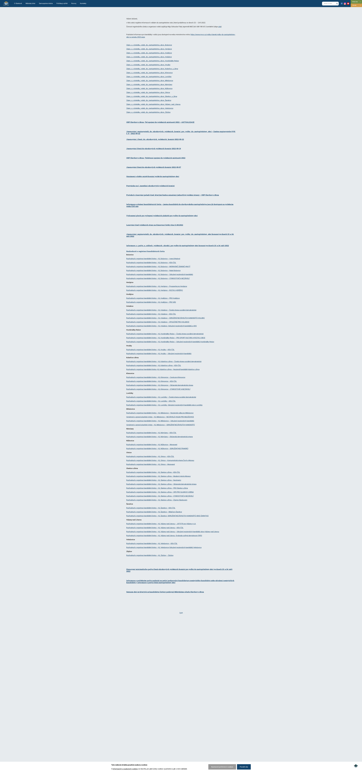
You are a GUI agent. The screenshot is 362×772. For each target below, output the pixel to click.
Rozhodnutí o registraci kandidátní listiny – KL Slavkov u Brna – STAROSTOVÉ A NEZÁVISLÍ (160, 496)
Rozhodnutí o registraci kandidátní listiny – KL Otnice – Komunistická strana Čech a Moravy (160, 460)
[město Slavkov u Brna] (6, 3)
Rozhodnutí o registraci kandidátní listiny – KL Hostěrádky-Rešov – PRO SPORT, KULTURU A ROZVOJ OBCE (165, 338)
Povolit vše (244, 767)
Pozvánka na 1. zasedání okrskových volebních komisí (150, 186)
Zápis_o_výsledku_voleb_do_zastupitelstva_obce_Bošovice (149, 45)
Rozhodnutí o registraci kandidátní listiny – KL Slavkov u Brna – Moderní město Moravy (158, 476)
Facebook (342, 3)
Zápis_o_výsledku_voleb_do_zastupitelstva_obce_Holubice (149, 57)
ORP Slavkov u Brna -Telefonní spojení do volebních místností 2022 (155, 158)
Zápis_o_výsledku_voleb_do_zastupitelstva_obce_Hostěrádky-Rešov (152, 61)
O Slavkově (18, 3)
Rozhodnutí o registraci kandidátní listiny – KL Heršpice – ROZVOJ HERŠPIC (154, 290)
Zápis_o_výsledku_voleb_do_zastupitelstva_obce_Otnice (148, 92)
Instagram (345, 3)
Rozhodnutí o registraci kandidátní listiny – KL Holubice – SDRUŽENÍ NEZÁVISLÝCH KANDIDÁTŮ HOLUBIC (165, 318)
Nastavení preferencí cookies (222, 767)
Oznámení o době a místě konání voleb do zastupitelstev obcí (152, 176)
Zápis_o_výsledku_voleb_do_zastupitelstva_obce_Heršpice (149, 49)
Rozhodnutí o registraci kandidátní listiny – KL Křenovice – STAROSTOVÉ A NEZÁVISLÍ (158, 389)
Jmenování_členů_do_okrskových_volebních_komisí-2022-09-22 (155, 139)
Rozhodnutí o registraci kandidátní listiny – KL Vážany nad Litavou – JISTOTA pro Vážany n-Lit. (161, 524)
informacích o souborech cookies (125, 769)
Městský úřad (30, 3)
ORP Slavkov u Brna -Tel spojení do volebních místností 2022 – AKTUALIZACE (160, 122)
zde (219, 27)
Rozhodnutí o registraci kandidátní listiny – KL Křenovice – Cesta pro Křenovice (155, 377)
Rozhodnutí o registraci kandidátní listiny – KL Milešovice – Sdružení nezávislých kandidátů (160, 421)
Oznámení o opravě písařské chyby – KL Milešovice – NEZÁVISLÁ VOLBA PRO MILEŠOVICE (160, 417)
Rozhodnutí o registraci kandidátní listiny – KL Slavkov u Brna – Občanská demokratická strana (161, 484)
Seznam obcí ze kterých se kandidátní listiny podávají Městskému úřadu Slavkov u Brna (165, 592)
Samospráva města (46, 3)
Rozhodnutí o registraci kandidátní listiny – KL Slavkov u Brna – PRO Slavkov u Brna (157, 488)
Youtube (348, 3)
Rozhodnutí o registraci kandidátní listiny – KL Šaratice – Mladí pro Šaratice (154, 512)
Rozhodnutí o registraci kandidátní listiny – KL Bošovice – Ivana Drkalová (153, 259)
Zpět (181, 613)
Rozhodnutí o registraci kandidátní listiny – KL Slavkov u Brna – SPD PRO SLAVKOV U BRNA (160, 492)
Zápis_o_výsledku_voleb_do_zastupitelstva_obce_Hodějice (149, 53)
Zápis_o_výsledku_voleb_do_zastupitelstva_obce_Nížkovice (149, 88)
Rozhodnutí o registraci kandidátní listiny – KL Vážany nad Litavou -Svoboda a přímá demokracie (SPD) (164, 536)
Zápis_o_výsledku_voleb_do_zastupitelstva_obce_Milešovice (149, 81)
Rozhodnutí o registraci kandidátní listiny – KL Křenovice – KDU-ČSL (151, 381)
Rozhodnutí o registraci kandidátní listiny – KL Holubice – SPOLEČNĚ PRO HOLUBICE (157, 322)
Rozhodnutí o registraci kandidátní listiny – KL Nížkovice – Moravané (151, 445)
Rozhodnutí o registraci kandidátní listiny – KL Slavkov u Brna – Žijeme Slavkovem (156, 500)
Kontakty (83, 3)
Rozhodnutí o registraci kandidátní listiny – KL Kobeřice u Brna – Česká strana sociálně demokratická (163, 361)
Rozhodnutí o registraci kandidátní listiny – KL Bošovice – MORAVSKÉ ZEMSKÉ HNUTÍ (158, 267)
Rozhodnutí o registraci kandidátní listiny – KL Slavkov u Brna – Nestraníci (153, 480)
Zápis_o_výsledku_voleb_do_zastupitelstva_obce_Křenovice (149, 73)
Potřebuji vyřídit (62, 3)
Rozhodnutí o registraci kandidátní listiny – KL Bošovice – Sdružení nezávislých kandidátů (159, 274)
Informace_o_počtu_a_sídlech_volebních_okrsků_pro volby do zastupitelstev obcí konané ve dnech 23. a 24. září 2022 (177, 245)
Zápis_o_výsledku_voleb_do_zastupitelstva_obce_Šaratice (148, 100)
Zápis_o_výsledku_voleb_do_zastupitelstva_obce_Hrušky (148, 65)
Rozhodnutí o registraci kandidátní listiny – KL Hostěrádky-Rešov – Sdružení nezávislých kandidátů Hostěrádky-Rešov (170, 342)
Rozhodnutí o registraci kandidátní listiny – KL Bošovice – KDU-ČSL (151, 263)
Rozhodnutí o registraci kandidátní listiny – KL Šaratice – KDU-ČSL (150, 508)
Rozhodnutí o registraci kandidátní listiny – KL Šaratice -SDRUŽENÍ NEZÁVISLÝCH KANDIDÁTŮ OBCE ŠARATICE (167, 516)
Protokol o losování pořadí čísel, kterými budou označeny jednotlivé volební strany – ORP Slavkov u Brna (172, 195)
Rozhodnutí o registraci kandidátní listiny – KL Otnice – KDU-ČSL (150, 456)
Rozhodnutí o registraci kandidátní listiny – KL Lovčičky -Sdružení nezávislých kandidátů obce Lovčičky (164, 405)
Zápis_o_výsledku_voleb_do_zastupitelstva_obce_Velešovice (149, 108)
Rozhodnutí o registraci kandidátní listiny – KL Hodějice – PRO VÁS (151, 302)
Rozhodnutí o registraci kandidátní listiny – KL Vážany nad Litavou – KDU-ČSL (154, 528)
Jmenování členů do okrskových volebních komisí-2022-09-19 (153, 148)
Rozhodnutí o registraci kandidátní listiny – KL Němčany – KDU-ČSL (151, 433)
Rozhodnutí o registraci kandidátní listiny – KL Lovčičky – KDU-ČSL (151, 401)
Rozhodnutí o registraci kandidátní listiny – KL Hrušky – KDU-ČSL (150, 350)
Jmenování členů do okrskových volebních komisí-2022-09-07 (153, 167)
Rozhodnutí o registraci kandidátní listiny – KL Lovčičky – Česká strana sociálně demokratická (161, 397)
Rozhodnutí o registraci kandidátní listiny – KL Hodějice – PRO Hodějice (153, 298)
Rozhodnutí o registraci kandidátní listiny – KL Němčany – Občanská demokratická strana (159, 437)
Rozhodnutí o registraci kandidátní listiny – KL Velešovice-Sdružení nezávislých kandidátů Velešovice (164, 547)
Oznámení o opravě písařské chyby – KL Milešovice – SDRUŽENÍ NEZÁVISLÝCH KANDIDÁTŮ (160, 425)
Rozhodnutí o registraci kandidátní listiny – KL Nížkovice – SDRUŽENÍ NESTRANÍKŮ (157, 449)
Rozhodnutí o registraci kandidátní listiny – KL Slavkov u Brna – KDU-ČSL (153, 472)
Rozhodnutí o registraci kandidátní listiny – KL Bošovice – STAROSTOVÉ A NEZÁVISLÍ (158, 278)
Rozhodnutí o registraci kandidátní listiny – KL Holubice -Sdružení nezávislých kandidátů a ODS (161, 326)
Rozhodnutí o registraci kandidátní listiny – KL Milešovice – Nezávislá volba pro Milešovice (159, 413)
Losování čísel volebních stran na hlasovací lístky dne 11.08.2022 (154, 225)
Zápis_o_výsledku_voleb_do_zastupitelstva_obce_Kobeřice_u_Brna (152, 69)
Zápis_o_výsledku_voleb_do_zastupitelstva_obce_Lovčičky (148, 77)
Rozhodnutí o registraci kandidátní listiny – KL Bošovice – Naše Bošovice (153, 270)
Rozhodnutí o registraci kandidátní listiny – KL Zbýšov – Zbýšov (149, 555)
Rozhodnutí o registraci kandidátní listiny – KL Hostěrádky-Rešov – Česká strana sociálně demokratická (164, 334)
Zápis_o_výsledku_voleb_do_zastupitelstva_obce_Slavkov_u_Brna (151, 96)
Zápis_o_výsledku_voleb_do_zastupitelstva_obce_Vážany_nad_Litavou (153, 104)
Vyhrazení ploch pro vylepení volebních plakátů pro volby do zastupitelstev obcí (162, 216)
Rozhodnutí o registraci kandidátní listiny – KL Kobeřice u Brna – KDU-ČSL (153, 365)
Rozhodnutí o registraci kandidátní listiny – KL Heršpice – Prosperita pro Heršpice (156, 286)
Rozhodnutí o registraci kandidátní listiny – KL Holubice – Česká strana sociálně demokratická (161, 310)
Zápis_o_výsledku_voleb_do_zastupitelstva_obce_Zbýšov (148, 112)
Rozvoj (73, 3)
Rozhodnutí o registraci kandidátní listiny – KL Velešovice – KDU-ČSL (151, 543)
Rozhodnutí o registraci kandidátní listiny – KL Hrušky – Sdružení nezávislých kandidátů (158, 354)
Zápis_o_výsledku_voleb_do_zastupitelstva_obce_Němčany (149, 85)
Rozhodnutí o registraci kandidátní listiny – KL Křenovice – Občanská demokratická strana (159, 385)
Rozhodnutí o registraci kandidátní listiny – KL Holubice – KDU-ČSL (151, 314)
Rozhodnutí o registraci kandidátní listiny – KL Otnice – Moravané (150, 464)
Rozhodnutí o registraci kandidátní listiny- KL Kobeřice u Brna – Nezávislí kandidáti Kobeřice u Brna (162, 369)
